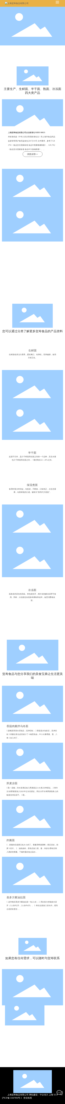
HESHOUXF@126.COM (24, 1053)
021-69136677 (17, 1044)
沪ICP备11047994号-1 (12, 1098)
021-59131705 (17, 1049)
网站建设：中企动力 (38, 1095)
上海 (51, 1095)
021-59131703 (30, 1044)
